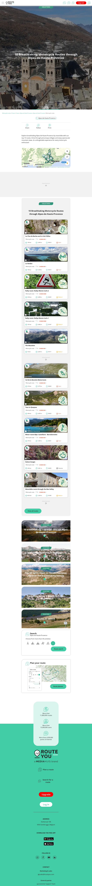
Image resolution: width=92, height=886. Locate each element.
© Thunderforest (52, 167)
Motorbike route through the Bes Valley (39, 489)
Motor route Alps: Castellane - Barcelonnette (41, 435)
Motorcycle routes (6, 113)
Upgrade (81, 3)
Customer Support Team (46, 884)
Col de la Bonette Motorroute (35, 380)
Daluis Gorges (30, 462)
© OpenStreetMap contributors (63, 167)
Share (27, 128)
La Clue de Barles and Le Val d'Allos (37, 236)
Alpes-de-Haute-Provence (26, 113)
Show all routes (33, 511)
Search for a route (48, 781)
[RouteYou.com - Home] (10, 2)
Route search (58, 649)
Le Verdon (28, 264)
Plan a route (48, 769)
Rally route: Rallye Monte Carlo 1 (37, 318)
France (13, 113)
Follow (38, 128)
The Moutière (30, 345)
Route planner (58, 686)
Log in (46, 804)
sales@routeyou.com (46, 874)
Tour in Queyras (31, 407)
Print (49, 128)
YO (5, 108)
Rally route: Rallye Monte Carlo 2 (37, 291)
